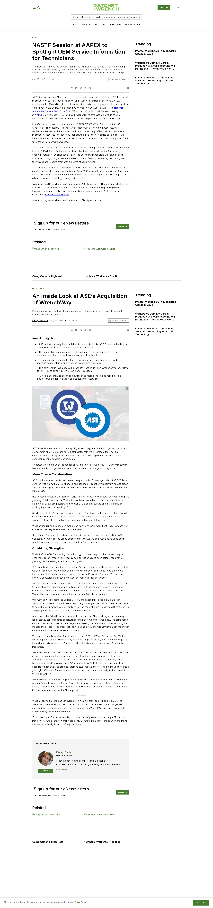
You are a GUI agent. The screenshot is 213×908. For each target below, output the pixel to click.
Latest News (38, 288)
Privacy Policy (80, 902)
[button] (34, 8)
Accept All (201, 903)
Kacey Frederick (40, 320)
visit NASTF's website (57, 194)
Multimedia (100, 24)
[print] (128, 88)
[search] (39, 8)
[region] (106, 903)
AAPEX (39, 115)
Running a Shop (132, 24)
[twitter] (81, 88)
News (75, 24)
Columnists (115, 24)
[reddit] (85, 88)
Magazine (86, 24)
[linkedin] (76, 88)
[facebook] (72, 88)
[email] (89, 88)
